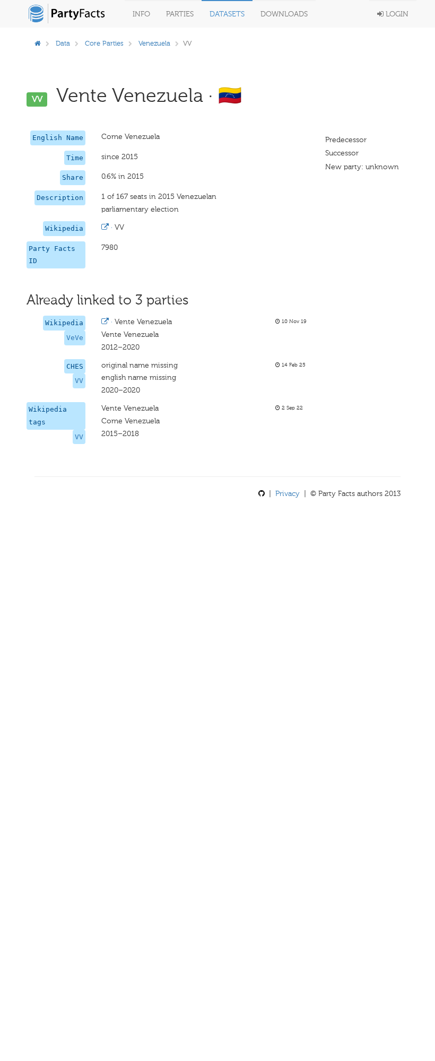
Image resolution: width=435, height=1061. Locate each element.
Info (141, 14)
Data (63, 43)
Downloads (284, 14)
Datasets (227, 14)
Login (396, 14)
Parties (180, 14)
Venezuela (154, 43)
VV (79, 381)
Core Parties (104, 43)
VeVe (74, 338)
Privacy (287, 493)
